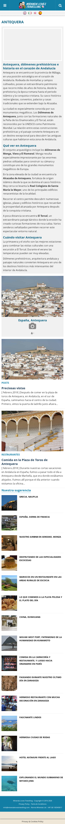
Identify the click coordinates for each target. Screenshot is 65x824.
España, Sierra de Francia (34, 516)
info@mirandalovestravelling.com (16, 807)
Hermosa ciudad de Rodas (34, 737)
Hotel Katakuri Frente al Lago (37, 757)
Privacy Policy (24, 804)
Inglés (25, 13)
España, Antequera (32, 320)
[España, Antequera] (32, 296)
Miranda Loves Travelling (23, 801)
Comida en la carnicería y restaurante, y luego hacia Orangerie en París (35, 660)
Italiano (30, 13)
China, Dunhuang (29, 617)
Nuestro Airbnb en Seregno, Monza (40, 536)
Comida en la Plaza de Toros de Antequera (25, 462)
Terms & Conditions (38, 804)
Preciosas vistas (13, 388)
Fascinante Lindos (30, 717)
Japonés (35, 13)
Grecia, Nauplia (28, 496)
